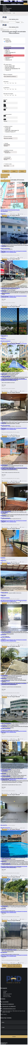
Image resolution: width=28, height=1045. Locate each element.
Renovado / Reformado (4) (12, 130)
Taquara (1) (8, 70)
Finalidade (7, 38)
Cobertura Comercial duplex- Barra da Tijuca (10, 819)
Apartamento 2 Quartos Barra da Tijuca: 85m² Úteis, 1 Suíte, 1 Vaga (10, 553)
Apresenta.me (4, 1043)
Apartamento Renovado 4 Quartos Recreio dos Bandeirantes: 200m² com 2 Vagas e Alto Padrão (11, 518)
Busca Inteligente (8, 74)
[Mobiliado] (7, 145)
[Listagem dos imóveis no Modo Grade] (2, 176)
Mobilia (6, 143)
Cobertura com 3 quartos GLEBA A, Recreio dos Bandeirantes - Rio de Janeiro (12, 593)
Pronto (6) (7, 127)
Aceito (14, 13)
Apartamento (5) (9, 57)
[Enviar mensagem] (23, 22)
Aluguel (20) (8, 41)
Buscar (5, 171)
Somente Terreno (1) (10, 131)
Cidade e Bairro (8, 64)
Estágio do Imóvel (8, 126)
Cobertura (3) (8, 60)
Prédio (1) (7, 51)
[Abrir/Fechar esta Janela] (9, 181)
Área (6, 99)
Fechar (22, 171)
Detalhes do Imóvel (9, 150)
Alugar (4, 965)
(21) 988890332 (12, 1006)
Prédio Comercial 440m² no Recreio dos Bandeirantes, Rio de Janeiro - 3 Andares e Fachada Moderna (11, 954)
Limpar (14, 171)
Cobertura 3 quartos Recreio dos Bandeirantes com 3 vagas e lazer (11, 686)
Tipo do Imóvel (8, 46)
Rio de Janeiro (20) (10, 66)
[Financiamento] (8, 158)
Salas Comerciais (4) (10, 52)
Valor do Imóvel (8, 114)
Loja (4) (7, 49)
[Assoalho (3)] (10, 152)
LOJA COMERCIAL (5, 636)
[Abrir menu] (0, 3)
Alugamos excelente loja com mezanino (10, 730)
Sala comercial (5, 296)
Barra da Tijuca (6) (9, 67)
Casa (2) (7, 58)
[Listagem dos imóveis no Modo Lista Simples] (6, 176)
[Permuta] (8, 159)
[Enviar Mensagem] (16, 30)
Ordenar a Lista (8, 163)
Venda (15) (8, 40)
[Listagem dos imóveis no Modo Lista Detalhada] (4, 176)
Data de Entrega (8, 136)
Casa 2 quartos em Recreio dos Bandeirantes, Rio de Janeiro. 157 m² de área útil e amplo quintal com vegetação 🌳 (11, 910)
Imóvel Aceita (8, 157)
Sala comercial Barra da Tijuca (8, 382)
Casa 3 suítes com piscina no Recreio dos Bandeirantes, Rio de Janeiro (10, 472)
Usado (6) (7, 129)
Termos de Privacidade (7, 13)
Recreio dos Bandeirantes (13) (12, 68)
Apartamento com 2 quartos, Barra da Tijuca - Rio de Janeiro (10, 333)
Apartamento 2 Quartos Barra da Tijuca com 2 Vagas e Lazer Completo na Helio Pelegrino (11, 784)
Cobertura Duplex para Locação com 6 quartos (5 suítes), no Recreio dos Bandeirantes (12, 867)
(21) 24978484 (5, 1001)
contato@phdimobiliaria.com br (9, 1008)
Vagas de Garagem (9, 93)
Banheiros (7, 87)
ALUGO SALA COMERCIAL (7, 205)
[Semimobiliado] (7, 144)
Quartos (6, 81)
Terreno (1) (8, 54)
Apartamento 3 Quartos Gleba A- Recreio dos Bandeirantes (11, 426)
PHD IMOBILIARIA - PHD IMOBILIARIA (14, 1)
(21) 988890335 (10, 1004)
